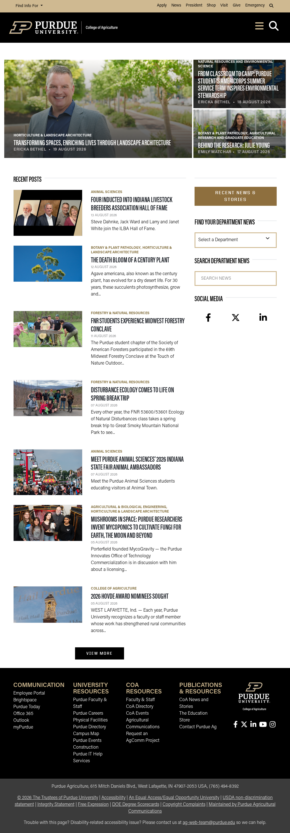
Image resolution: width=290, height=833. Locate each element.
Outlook (21, 720)
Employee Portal (29, 693)
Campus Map (86, 734)
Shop (211, 5)
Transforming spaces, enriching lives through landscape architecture (92, 142)
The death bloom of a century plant (130, 259)
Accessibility (113, 798)
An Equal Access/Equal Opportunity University (174, 798)
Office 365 (23, 714)
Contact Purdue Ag (198, 727)
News (176, 5)
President (194, 5)
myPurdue (23, 727)
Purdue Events (87, 740)
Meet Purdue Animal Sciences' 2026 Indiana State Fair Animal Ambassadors (137, 462)
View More (99, 653)
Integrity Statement (55, 804)
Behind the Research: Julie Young (234, 145)
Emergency (255, 5)
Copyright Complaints (184, 804)
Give (236, 5)
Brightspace (25, 700)
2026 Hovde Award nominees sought (130, 595)
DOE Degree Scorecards (135, 804)
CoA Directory (139, 706)
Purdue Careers (88, 713)
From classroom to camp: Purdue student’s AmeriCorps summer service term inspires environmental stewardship (238, 84)
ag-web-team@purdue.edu (209, 823)
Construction (86, 747)
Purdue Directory (89, 727)
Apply (162, 5)
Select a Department (218, 240)
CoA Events (137, 713)
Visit (224, 5)
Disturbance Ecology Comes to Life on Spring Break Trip (132, 393)
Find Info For (27, 6)
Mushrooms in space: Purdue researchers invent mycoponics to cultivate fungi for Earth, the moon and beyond (136, 526)
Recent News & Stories (235, 196)
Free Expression (93, 804)
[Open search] (273, 27)
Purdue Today (26, 707)
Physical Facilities (90, 720)
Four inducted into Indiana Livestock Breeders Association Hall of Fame (131, 203)
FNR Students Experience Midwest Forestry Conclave (138, 324)
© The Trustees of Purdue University (57, 798)
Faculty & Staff (140, 700)
